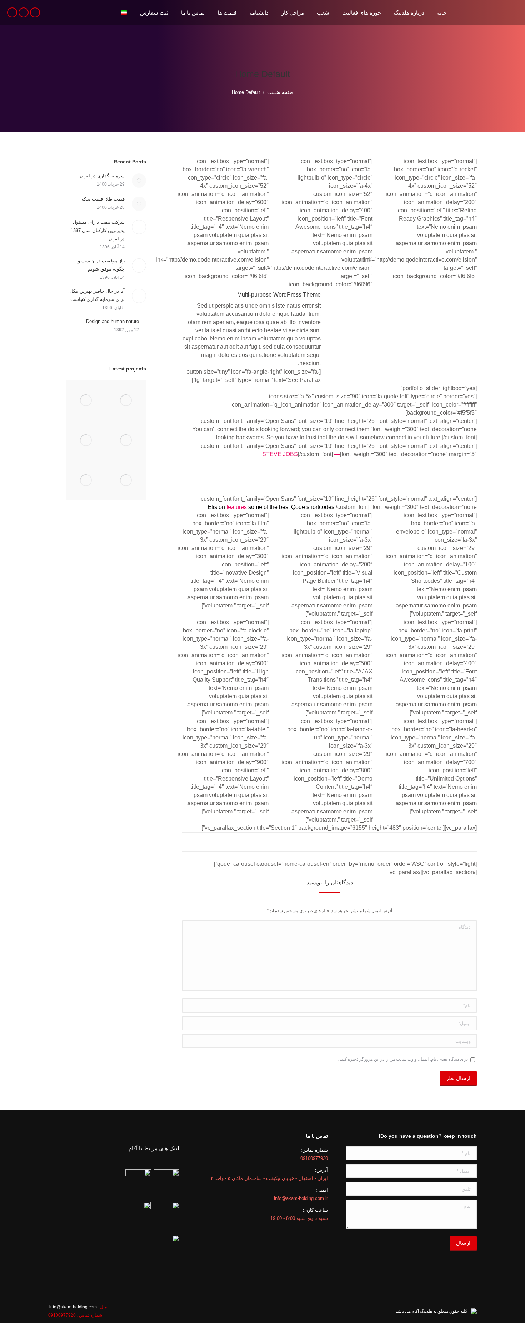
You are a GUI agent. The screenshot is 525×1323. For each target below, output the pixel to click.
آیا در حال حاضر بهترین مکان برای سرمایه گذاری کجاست (96, 295)
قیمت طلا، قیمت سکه (103, 199)
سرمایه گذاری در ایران (102, 175)
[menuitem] (442, 12)
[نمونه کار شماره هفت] (126, 440)
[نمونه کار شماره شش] (86, 440)
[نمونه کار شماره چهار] (86, 480)
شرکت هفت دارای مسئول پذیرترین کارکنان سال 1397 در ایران (98, 230)
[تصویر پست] (139, 180)
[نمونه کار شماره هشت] (86, 400)
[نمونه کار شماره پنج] (126, 480)
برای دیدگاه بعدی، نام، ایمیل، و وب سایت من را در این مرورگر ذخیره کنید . (403, 1059)
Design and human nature (112, 321)
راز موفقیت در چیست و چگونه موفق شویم (101, 265)
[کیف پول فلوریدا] (126, 400)
